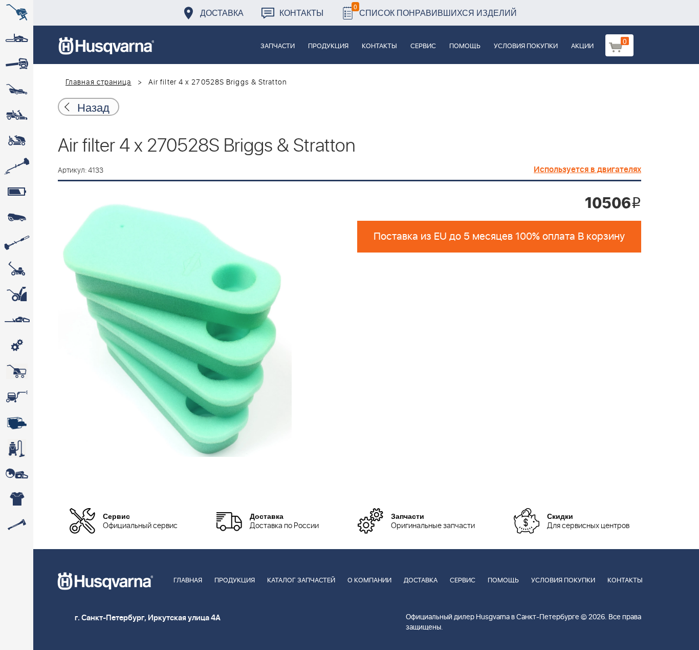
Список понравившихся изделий (435, 10)
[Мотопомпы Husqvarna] (16, 422)
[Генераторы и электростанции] (16, 371)
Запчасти (277, 46)
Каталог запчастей (301, 580)
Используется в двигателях (587, 169)
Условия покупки (526, 46)
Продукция (328, 46)
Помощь (464, 46)
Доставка (222, 12)
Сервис (423, 46)
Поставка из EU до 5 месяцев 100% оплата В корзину (499, 236)
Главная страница (98, 82)
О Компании (369, 580)
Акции (582, 46)
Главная (187, 580)
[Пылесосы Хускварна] (16, 448)
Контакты (301, 12)
